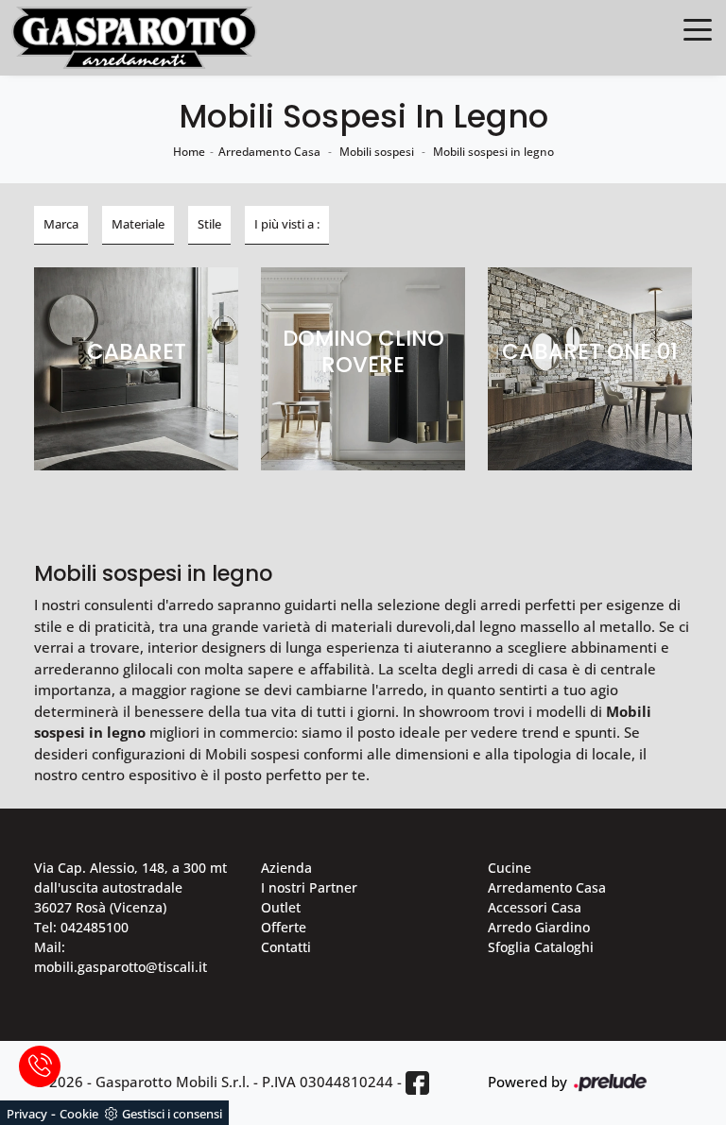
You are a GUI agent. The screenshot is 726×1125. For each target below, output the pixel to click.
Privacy (27, 1113)
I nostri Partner (309, 887)
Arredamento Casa (269, 152)
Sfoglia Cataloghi (541, 947)
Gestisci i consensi (172, 1113)
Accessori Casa (534, 907)
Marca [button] (60, 223)
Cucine (509, 868)
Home (189, 152)
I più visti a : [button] (287, 223)
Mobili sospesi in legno (493, 152)
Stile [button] (209, 223)
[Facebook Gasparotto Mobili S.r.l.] (417, 1083)
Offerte (283, 927)
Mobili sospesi (376, 152)
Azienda (286, 868)
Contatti (286, 947)
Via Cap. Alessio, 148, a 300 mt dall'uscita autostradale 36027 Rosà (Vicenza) (130, 887)
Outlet (281, 907)
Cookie (79, 1113)
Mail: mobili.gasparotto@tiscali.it (120, 957)
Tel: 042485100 (81, 927)
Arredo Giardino (539, 927)
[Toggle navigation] (697, 28)
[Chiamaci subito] (39, 1066)
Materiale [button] (138, 223)
